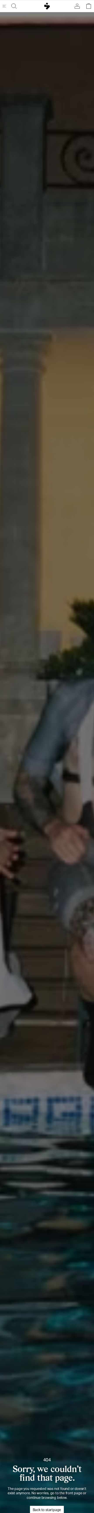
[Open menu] (6, 6)
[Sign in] (78, 6)
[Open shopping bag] (87, 6)
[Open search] (13, 6)
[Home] (47, 6)
